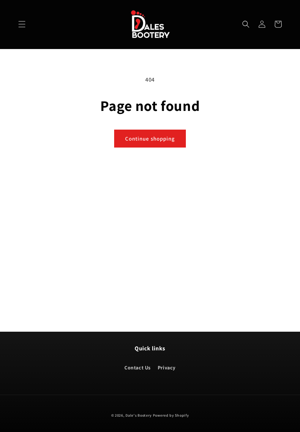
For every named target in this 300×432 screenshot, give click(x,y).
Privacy (167, 367)
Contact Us (137, 367)
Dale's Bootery (138, 415)
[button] (22, 24)
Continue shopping (150, 138)
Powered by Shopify (171, 415)
